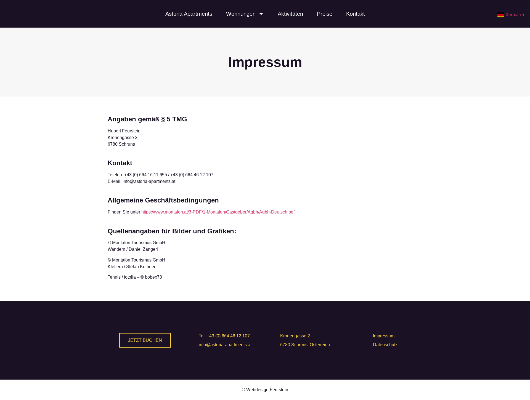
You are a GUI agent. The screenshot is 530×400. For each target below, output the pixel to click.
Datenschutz (385, 344)
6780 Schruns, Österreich (305, 344)
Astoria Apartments (188, 14)
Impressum (383, 336)
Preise (324, 14)
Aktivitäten (290, 14)
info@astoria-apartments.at (225, 344)
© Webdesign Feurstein (265, 389)
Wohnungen (241, 14)
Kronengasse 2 (295, 336)
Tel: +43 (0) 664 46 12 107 (224, 336)
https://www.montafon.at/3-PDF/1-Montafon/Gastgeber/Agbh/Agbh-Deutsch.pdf (218, 212)
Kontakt (355, 14)
